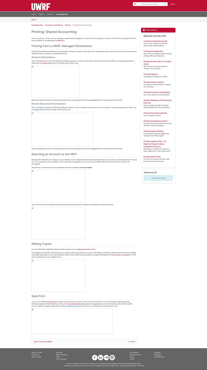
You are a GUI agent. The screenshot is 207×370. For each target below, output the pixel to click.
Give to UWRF (36, 357)
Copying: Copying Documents (155, 41)
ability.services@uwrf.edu (132, 363)
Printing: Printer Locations (154, 82)
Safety (132, 357)
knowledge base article (77, 304)
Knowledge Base (62, 14)
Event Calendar (61, 359)
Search (34, 20)
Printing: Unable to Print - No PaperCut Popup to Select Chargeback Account (155, 144)
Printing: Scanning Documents (155, 121)
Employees (158, 355)
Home (33, 14)
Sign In (173, 4)
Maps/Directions (62, 355)
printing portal (51, 302)
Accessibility (134, 352)
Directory (59, 352)
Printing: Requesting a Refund (155, 113)
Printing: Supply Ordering (153, 131)
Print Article (151, 30)
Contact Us (35, 355)
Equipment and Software (54, 25)
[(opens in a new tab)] (40, 6)
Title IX (132, 359)
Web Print (61, 40)
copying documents (83, 249)
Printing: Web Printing (152, 156)
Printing (67, 25)
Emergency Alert (135, 355)
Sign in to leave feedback (43, 341)
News (58, 357)
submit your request (123, 255)
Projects (41, 14)
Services (50, 14)
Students (157, 352)
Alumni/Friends (159, 357)
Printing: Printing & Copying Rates (157, 92)
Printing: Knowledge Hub (153, 51)
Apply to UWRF (36, 352)
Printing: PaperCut (151, 74)
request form (46, 63)
